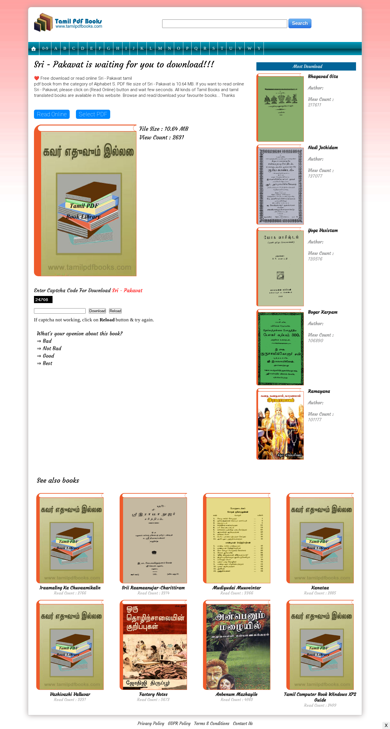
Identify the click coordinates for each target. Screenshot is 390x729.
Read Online (52, 114)
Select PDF (93, 114)
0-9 (45, 48)
